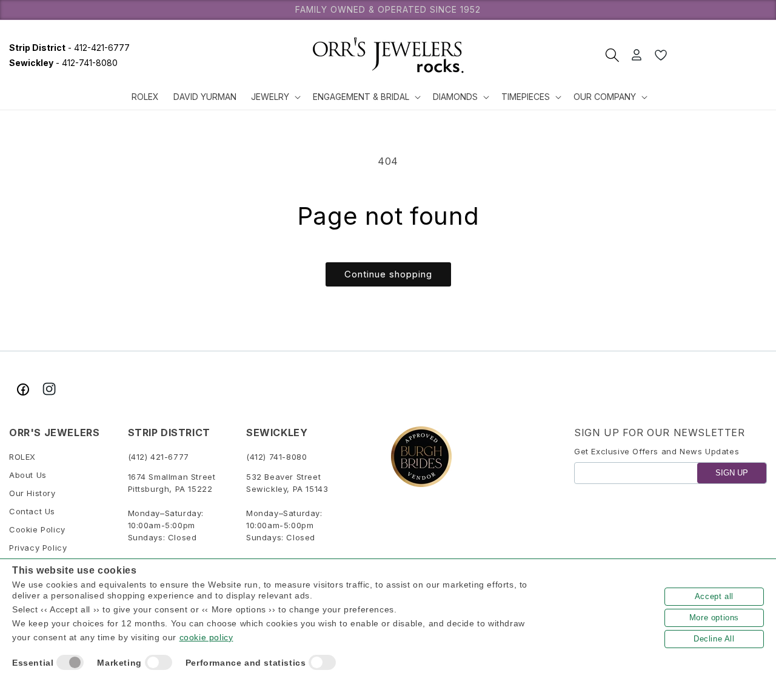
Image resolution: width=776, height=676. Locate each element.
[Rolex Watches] (721, 55)
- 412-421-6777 (69, 47)
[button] (275, 97)
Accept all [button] (714, 596)
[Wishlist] (661, 55)
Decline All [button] (714, 638)
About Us (28, 475)
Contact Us (32, 512)
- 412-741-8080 (63, 63)
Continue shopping (388, 274)
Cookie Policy (37, 530)
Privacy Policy (38, 548)
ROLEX (22, 457)
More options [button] (714, 617)
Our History (32, 494)
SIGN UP (731, 473)
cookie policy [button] (206, 637)
